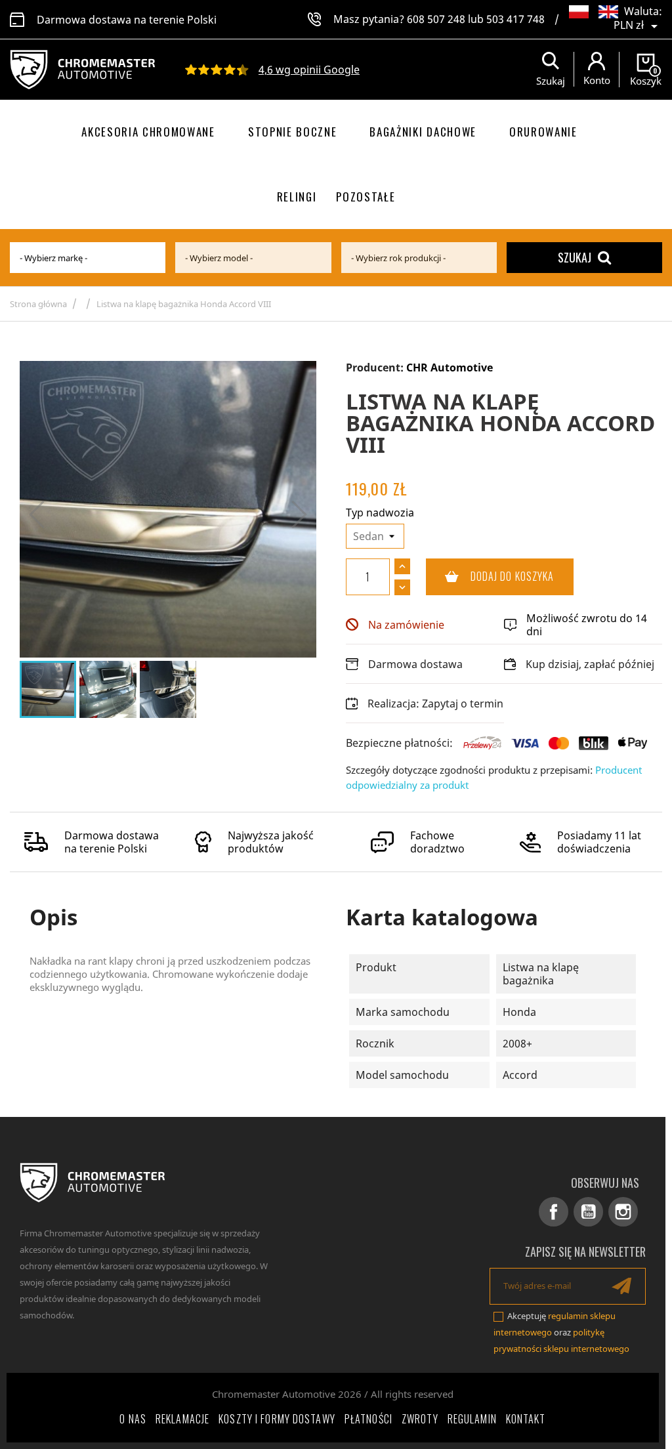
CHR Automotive (449, 367)
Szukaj (574, 257)
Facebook (553, 1212)
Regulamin (472, 1419)
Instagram (623, 1212)
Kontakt (526, 1419)
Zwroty (420, 1419)
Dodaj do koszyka (490, 576)
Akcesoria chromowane (148, 131)
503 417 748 (515, 19)
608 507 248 (436, 19)
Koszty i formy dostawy (277, 1419)
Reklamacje (182, 1419)
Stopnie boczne (292, 131)
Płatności (368, 1419)
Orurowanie (543, 131)
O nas (132, 1419)
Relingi (297, 196)
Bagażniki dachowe (422, 131)
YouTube (588, 1212)
